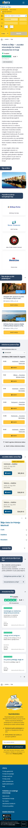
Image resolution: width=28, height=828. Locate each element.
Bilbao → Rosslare (19, 375)
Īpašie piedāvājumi (7, 784)
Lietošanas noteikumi (8, 804)
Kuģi (3, 786)
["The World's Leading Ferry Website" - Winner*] (6, 3)
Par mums (5, 801)
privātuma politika (11, 824)
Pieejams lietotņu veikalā (6, 815)
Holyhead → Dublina (18, 361)
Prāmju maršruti (7, 776)
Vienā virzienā (13, 9)
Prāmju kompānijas (8, 774)
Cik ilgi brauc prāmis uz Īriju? (12, 576)
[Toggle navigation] (23, 2)
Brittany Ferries (20, 377)
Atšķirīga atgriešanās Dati (7, 12)
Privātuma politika (17, 753)
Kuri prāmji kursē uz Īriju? (11, 582)
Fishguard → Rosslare (18, 402)
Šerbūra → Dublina (10, 483)
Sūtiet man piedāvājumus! (15, 747)
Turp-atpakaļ (5, 9)
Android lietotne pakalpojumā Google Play (6, 818)
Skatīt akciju (14, 305)
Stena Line (22, 363)
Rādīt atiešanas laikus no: (9, 349)
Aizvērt (23, 824)
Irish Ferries (22, 391)
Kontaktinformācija (8, 798)
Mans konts (5, 796)
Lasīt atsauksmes (7, 62)
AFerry (4, 768)
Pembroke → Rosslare (18, 416)
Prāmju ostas (6, 779)
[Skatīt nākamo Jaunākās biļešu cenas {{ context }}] (25, 518)
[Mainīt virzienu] (26, 16)
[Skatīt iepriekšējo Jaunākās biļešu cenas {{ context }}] (22, 518)
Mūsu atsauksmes (7, 781)
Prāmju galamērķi (7, 771)
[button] (14, 352)
